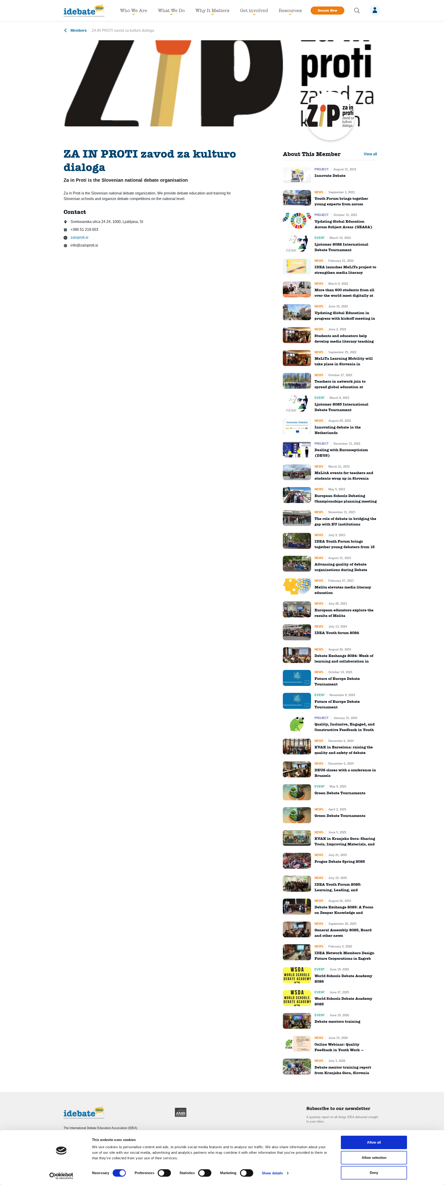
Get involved (254, 10)
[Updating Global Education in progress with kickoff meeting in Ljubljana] (297, 312)
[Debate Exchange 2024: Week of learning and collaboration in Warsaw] (297, 655)
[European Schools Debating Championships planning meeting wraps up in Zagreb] (297, 495)
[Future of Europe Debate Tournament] (297, 678)
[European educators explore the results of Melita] (297, 609)
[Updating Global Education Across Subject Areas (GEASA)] (297, 221)
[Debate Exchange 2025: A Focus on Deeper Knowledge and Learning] (297, 907)
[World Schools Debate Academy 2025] (297, 998)
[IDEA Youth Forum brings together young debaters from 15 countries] (297, 541)
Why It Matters (212, 10)
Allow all (374, 1142)
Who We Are (133, 10)
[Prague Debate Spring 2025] (297, 861)
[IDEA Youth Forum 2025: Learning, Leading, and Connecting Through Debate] (297, 884)
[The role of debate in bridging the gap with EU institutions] (297, 518)
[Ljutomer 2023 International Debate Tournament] (297, 404)
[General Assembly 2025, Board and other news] (297, 930)
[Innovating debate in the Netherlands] (297, 427)
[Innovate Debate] (297, 175)
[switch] (164, 1173)
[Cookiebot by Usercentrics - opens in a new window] (61, 1175)
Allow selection (374, 1158)
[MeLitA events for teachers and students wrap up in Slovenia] (297, 472)
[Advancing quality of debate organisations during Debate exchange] (297, 564)
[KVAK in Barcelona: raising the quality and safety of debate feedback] (297, 747)
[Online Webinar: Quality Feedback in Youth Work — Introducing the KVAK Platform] (297, 1044)
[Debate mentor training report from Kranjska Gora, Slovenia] (297, 1067)
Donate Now (327, 10)
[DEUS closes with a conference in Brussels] (297, 769)
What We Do (171, 10)
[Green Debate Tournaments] (297, 792)
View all (370, 154)
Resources (290, 10)
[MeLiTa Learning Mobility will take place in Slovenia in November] (297, 358)
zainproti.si (79, 237)
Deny (374, 1173)
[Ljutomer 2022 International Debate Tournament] (297, 244)
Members (78, 30)
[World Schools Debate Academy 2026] (297, 975)
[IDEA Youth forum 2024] (297, 632)
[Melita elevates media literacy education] (297, 586)
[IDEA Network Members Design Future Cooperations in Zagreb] (297, 952)
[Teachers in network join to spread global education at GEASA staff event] (297, 381)
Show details (272, 1173)
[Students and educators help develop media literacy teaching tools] (297, 335)
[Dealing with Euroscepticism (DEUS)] (297, 449)
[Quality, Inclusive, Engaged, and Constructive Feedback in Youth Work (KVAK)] (297, 724)
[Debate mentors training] (297, 1021)
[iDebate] (84, 10)
